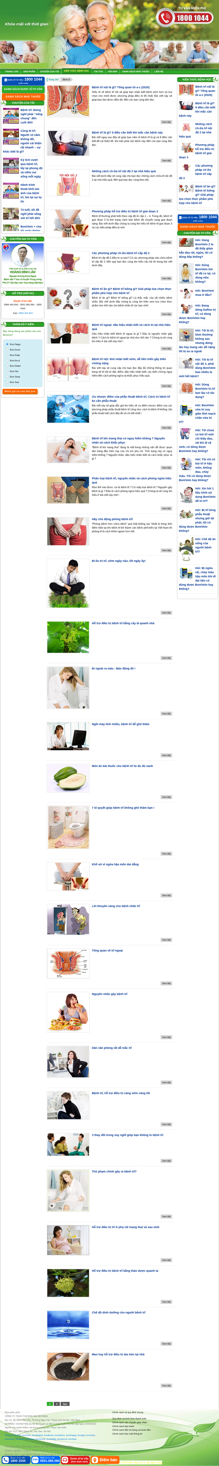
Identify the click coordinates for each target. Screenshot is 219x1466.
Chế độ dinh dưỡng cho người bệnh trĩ (118, 1312)
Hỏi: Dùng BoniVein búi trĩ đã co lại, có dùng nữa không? (205, 273)
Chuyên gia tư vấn (23, 239)
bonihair (72, 1439)
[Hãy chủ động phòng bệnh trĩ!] (68, 531)
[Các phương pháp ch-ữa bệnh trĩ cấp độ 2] (68, 262)
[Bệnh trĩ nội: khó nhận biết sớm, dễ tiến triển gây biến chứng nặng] (68, 369)
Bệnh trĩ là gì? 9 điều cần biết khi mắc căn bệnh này (127, 132)
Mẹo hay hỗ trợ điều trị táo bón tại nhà (118, 1354)
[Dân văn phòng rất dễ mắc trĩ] (68, 1062)
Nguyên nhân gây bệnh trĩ (109, 994)
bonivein (91, 1435)
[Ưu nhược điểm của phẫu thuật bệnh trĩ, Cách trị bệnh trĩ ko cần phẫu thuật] (68, 409)
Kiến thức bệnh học (76, 71)
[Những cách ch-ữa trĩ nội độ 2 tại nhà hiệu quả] (68, 182)
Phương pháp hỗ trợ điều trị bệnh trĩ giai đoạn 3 (125, 211)
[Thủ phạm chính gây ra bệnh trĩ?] (68, 1190)
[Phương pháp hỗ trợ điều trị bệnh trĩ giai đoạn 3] (68, 223)
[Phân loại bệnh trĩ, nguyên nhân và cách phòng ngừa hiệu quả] (68, 490)
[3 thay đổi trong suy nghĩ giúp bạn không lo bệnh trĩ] (68, 1144)
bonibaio (30, 1439)
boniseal (20, 1439)
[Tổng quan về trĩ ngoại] (68, 963)
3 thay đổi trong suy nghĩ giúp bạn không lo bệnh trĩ (127, 1135)
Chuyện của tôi (49, 71)
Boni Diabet (15, 366)
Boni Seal (14, 382)
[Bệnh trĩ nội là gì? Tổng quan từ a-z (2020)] (68, 101)
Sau (65, 1404)
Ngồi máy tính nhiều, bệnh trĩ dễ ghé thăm (120, 724)
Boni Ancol (15, 361)
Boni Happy (15, 344)
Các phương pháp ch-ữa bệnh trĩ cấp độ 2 (121, 253)
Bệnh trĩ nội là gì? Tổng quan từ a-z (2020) (121, 87)
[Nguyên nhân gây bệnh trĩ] (68, 1012)
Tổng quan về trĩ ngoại (107, 950)
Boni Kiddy (15, 355)
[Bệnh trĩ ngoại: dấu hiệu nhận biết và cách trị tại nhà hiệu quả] (68, 333)
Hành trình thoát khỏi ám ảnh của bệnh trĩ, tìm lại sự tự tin (31, 193)
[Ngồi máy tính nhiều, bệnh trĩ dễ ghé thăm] (68, 736)
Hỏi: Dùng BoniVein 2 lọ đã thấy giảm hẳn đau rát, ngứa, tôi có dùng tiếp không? (196, 248)
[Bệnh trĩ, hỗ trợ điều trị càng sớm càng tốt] (68, 1105)
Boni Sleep (15, 377)
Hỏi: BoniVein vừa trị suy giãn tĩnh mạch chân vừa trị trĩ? (197, 414)
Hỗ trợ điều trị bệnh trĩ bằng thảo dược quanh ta (125, 1270)
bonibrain (49, 1435)
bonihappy (71, 1435)
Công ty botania (13, 1435)
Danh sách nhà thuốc (136, 71)
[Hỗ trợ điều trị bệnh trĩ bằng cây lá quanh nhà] (68, 637)
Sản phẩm (29, 71)
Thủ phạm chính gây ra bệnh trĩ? (114, 1171)
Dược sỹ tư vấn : (24, 79)
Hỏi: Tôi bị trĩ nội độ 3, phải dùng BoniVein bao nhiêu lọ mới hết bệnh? (197, 368)
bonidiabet (37, 1435)
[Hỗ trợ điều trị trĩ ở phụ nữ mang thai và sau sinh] (68, 1240)
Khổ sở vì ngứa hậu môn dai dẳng (115, 864)
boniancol (62, 1439)
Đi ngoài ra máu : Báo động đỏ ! (113, 668)
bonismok (40, 1439)
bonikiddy (51, 1439)
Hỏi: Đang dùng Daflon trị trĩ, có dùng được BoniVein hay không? (197, 314)
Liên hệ (158, 71)
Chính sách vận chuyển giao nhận (129, 1422)
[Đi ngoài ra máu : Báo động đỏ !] (68, 687)
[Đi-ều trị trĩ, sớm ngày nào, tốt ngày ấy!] (68, 583)
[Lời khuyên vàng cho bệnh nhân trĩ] (68, 919)
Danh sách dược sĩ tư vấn (23, 89)
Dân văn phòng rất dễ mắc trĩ (112, 1047)
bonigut (81, 1435)
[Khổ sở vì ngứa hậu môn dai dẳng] (68, 876)
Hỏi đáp (112, 71)
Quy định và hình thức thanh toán (129, 1418)
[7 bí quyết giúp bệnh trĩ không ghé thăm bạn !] (68, 827)
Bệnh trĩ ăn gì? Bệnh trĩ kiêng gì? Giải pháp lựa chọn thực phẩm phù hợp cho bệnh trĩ (197, 195)
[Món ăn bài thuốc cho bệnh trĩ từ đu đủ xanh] (68, 778)
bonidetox (60, 1435)
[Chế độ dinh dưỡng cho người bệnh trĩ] (68, 1324)
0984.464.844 (26, 313)
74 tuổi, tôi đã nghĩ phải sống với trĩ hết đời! (31, 214)
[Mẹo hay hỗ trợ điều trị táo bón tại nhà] (68, 1366)
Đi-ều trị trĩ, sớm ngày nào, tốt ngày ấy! (119, 560)
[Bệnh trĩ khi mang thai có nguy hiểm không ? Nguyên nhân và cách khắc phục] (68, 449)
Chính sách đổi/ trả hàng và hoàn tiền (131, 1430)
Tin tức (98, 71)
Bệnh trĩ (66, 79)
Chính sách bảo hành (123, 1426)
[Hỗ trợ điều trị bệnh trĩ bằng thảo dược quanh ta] (68, 1283)
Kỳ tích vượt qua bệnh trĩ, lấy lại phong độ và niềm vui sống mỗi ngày (31, 168)
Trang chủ (11, 71)
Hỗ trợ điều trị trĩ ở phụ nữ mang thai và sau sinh (125, 1227)
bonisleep (10, 1439)
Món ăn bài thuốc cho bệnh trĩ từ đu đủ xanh (122, 766)
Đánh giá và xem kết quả (20, 391)
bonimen (26, 1435)
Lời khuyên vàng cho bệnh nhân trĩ (116, 906)
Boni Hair (14, 371)
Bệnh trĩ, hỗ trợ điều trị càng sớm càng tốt (121, 1093)
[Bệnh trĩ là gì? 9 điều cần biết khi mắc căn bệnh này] (68, 143)
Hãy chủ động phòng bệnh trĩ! (112, 519)
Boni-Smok (15, 350)
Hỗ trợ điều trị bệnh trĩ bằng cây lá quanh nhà (123, 623)
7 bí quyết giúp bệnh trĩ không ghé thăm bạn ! (123, 807)
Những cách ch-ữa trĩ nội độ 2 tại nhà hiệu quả (124, 171)
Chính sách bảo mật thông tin (127, 1433)
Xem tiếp (166, 122)
